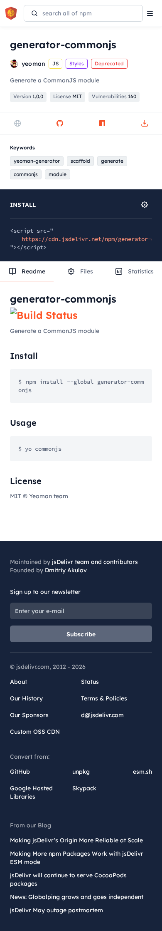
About (18, 681)
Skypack (84, 788)
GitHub (20, 771)
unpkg (81, 771)
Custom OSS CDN (35, 731)
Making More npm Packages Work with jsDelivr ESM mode (76, 858)
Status (90, 681)
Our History (26, 698)
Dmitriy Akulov (66, 570)
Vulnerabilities (114, 96)
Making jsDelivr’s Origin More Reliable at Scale (76, 840)
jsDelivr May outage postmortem (56, 910)
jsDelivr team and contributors (95, 562)
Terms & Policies (104, 698)
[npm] (102, 123)
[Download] (144, 123)
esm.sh (142, 771)
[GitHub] (59, 123)
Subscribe (81, 634)
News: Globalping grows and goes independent (76, 897)
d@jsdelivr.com (102, 715)
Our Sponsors (29, 715)
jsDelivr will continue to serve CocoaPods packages (68, 879)
